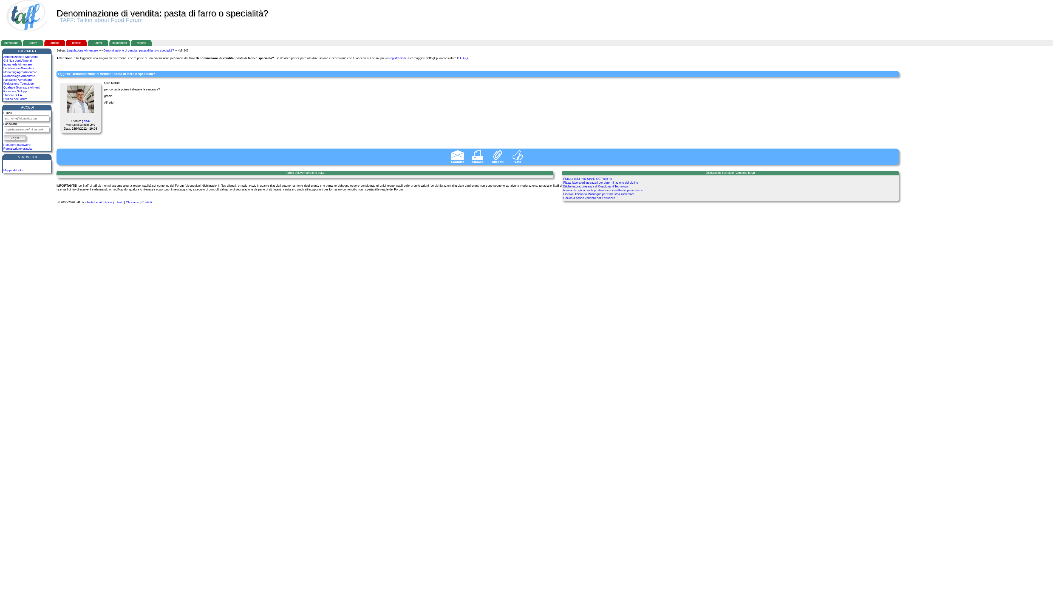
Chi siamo (132, 202)
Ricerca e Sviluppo (15, 91)
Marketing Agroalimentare (20, 72)
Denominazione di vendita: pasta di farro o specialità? (138, 50)
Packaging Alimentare (17, 79)
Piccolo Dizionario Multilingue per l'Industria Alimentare (599, 194)
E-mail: (7, 113)
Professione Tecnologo (18, 83)
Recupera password (16, 144)
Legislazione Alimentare (18, 68)
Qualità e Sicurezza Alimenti (21, 87)
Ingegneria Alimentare (17, 64)
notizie (76, 42)
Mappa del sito (12, 170)
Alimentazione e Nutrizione (20, 56)
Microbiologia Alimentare (19, 76)
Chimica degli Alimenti (17, 60)
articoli (54, 42)
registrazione (398, 58)
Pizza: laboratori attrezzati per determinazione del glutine (600, 182)
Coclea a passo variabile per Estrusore (589, 198)
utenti (98, 42)
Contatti (146, 202)
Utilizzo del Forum (15, 99)
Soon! (33, 42)
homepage (11, 42)
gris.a (86, 121)
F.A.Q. (464, 58)
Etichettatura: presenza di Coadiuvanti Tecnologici (596, 186)
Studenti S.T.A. (13, 95)
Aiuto (120, 202)
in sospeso (119, 42)
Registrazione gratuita (17, 148)
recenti (141, 42)
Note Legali (94, 202)
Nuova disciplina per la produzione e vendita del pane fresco (603, 190)
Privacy (109, 202)
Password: (10, 124)
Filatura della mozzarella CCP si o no (587, 178)
